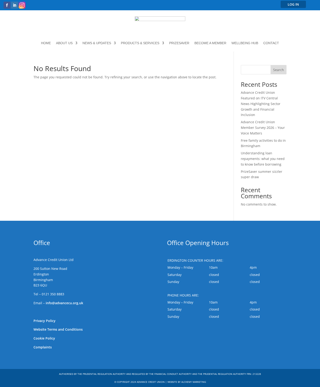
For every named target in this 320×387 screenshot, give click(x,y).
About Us (64, 43)
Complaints (42, 347)
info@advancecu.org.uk (64, 303)
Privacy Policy (44, 320)
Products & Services (140, 43)
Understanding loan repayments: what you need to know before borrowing (263, 158)
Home (46, 43)
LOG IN (293, 4)
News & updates (96, 43)
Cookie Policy (44, 338)
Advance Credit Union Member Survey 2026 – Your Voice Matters (263, 127)
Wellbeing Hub (244, 43)
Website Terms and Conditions (58, 329)
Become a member (210, 43)
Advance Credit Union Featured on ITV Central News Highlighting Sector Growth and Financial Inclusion (260, 103)
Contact (271, 43)
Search (278, 70)
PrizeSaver (179, 43)
